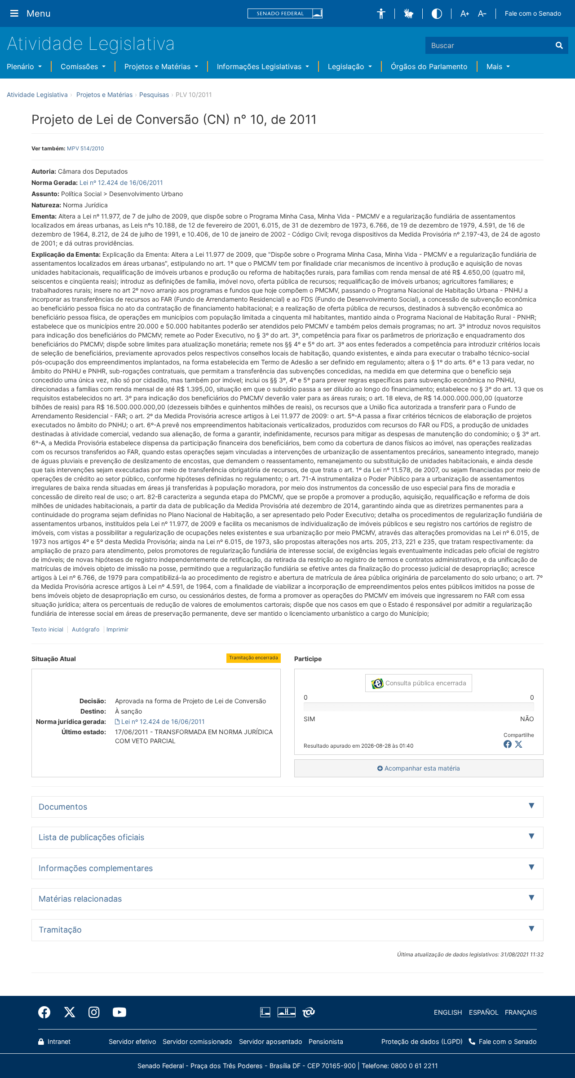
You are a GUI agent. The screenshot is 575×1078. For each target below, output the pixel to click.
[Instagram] (94, 1012)
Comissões (80, 66)
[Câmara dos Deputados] (267, 1012)
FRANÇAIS (521, 1012)
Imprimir (117, 629)
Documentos (63, 806)
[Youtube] (116, 1012)
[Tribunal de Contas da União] (307, 1012)
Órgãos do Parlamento (429, 66)
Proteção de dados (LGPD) (422, 1041)
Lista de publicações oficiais (91, 837)
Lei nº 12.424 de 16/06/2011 (121, 182)
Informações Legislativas (260, 66)
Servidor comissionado (197, 1041)
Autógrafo (86, 629)
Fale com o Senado (533, 13)
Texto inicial (48, 629)
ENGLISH (448, 1012)
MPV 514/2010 (85, 148)
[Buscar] (559, 45)
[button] (381, 14)
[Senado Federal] (285, 14)
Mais (495, 66)
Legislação (347, 66)
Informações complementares (96, 868)
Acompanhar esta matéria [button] (421, 768)
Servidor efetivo (132, 1041)
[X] (518, 744)
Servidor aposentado (270, 1041)
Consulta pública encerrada (425, 683)
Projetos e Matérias (158, 66)
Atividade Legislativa (91, 43)
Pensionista (326, 1041)
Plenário (21, 66)
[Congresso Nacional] (286, 1012)
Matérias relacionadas (80, 898)
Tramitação (60, 929)
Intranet (58, 1041)
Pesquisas (154, 94)
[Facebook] (47, 1012)
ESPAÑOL (484, 1012)
